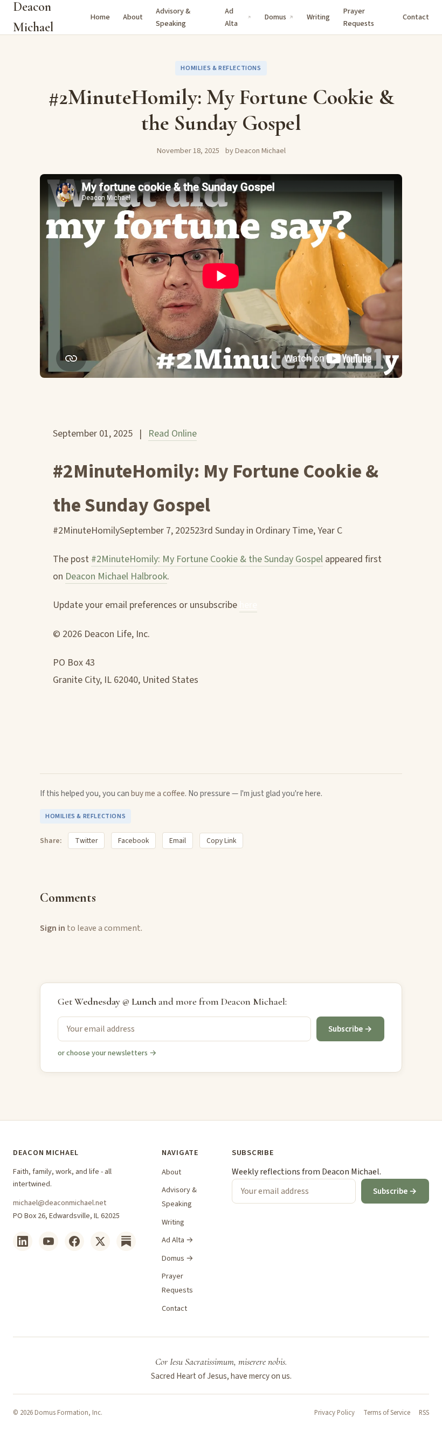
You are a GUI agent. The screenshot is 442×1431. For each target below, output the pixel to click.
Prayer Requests (358, 17)
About (133, 17)
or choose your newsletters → (107, 1053)
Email (177, 840)
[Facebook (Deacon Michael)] (74, 1241)
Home (100, 17)
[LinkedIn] (22, 1241)
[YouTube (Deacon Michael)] (48, 1241)
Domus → (178, 1258)
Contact (416, 17)
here (248, 605)
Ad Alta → (178, 1240)
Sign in (52, 928)
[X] (100, 1241)
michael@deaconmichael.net (59, 1202)
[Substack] (126, 1241)
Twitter (86, 840)
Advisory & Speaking (173, 17)
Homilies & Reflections (221, 68)
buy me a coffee (158, 793)
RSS (424, 1413)
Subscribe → (350, 1029)
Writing (318, 17)
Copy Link (221, 840)
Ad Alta (231, 17)
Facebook (133, 840)
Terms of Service (386, 1413)
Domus (275, 17)
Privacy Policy (334, 1413)
